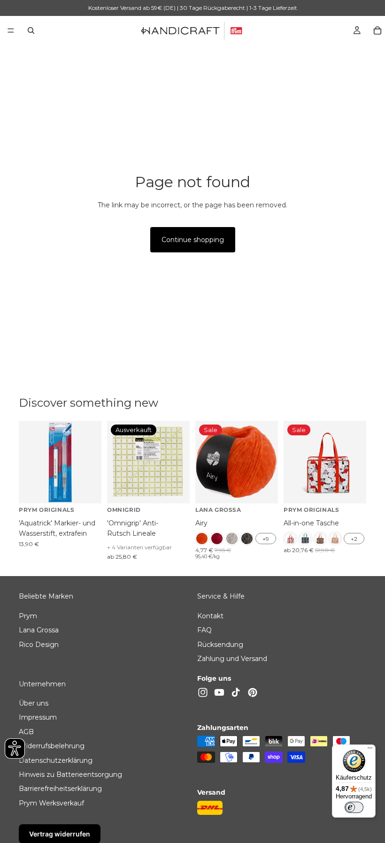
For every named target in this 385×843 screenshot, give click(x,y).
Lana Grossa (39, 630)
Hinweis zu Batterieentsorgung (70, 774)
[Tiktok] (235, 692)
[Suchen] (31, 30)
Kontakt (210, 615)
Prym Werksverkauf (51, 803)
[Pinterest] (252, 692)
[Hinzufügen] (86, 488)
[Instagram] (202, 692)
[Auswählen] (263, 488)
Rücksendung (220, 644)
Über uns (33, 703)
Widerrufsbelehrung (52, 746)
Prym (28, 615)
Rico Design (39, 644)
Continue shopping (193, 239)
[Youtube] (219, 692)
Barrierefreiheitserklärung (60, 788)
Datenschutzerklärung (55, 760)
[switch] (354, 807)
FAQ (204, 630)
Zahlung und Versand (232, 658)
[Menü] (11, 30)
